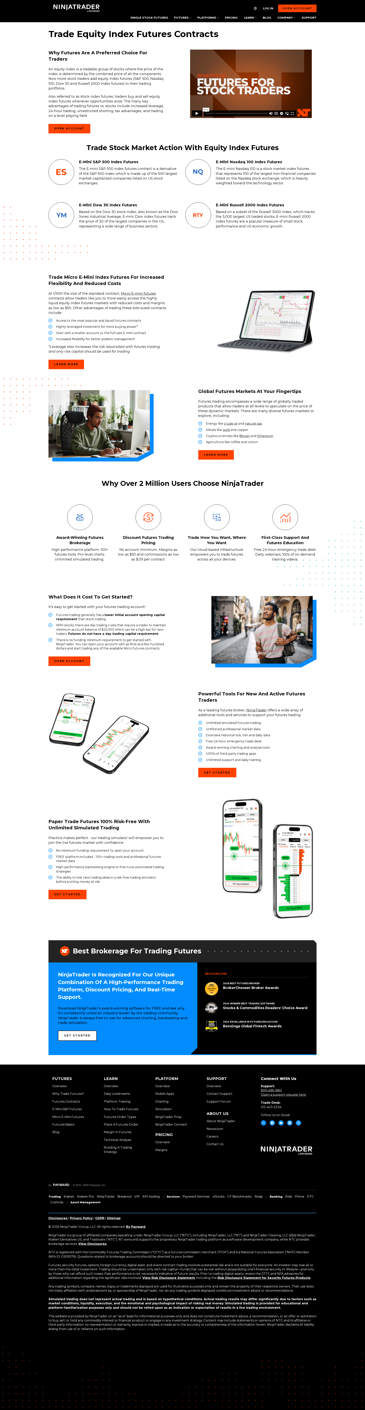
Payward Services (196, 1196)
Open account (297, 8)
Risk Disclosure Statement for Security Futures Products (263, 1278)
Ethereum (265, 436)
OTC (310, 1196)
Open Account (69, 128)
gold (226, 430)
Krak (288, 1196)
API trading (151, 1196)
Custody (56, 1202)
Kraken (68, 1196)
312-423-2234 (271, 1107)
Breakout (124, 1196)
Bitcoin (244, 436)
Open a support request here (283, 1094)
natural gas (253, 423)
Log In (268, 8)
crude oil (230, 423)
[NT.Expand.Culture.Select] (255, 8)
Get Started (217, 772)
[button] (182, 18)
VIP (137, 1196)
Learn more (66, 364)
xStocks (218, 1196)
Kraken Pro (85, 1196)
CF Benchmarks (239, 1196)
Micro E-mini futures (138, 293)
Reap (259, 1196)
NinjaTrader (256, 710)
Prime (299, 1196)
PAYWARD (61, 1185)
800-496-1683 (271, 1090)
